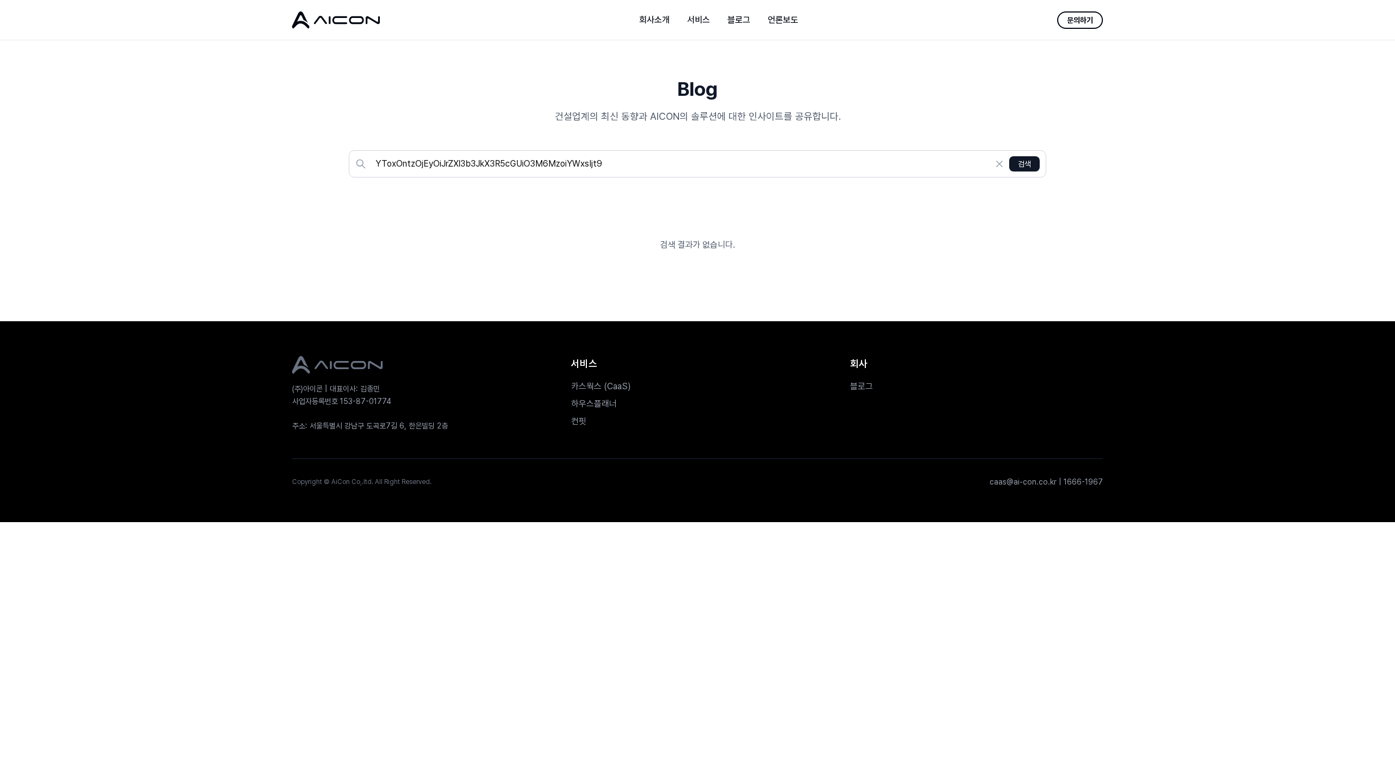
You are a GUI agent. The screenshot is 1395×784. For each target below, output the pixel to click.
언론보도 (783, 20)
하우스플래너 (594, 404)
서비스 (698, 20)
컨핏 (578, 421)
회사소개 (654, 20)
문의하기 (1080, 20)
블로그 (738, 20)
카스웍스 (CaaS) (601, 386)
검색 (1024, 164)
